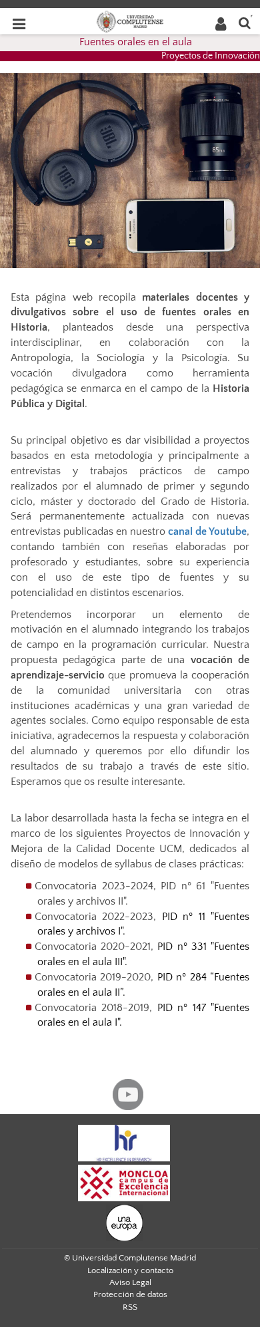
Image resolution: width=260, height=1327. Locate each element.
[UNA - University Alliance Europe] (124, 1222)
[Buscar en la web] (245, 22)
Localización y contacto (130, 1270)
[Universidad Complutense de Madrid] (130, 21)
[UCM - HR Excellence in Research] (124, 1142)
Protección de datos (130, 1294)
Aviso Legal (130, 1282)
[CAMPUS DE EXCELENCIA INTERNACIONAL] (124, 1182)
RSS (130, 1307)
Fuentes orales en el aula (135, 42)
